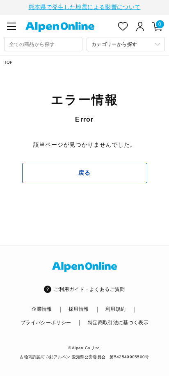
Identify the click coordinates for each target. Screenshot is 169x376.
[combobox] (43, 44)
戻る (84, 172)
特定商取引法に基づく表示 (118, 322)
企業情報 (42, 309)
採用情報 (79, 309)
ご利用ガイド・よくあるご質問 (89, 289)
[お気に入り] (123, 26)
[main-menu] (11, 26)
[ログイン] (140, 26)
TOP (8, 62)
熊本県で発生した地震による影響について (85, 7)
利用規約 (115, 309)
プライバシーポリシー (46, 322)
